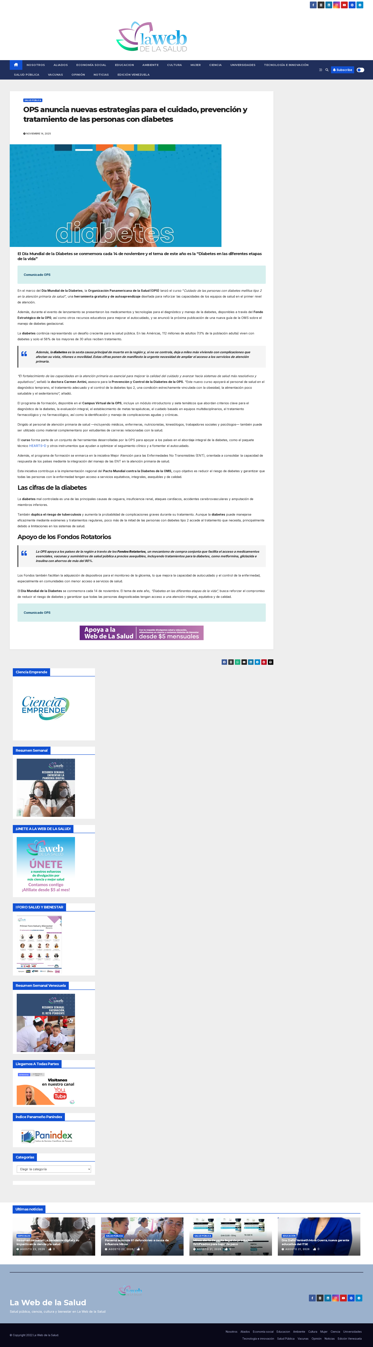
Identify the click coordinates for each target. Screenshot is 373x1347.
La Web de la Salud (48, 1302)
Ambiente (150, 65)
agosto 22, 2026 (121, 1249)
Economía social (91, 65)
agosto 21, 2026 (209, 1249)
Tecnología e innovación (286, 65)
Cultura (174, 65)
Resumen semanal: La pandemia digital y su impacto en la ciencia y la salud (48, 1242)
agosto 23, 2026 (33, 1249)
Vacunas (55, 74)
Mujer (196, 65)
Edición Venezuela (134, 74)
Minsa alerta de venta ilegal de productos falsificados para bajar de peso (223, 1242)
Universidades (243, 65)
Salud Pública (26, 74)
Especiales (24, 1236)
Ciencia (215, 65)
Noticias (101, 74)
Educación (289, 1236)
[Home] (16, 65)
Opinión (78, 74)
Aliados (61, 65)
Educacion (124, 65)
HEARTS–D (37, 446)
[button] (327, 70)
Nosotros (36, 65)
